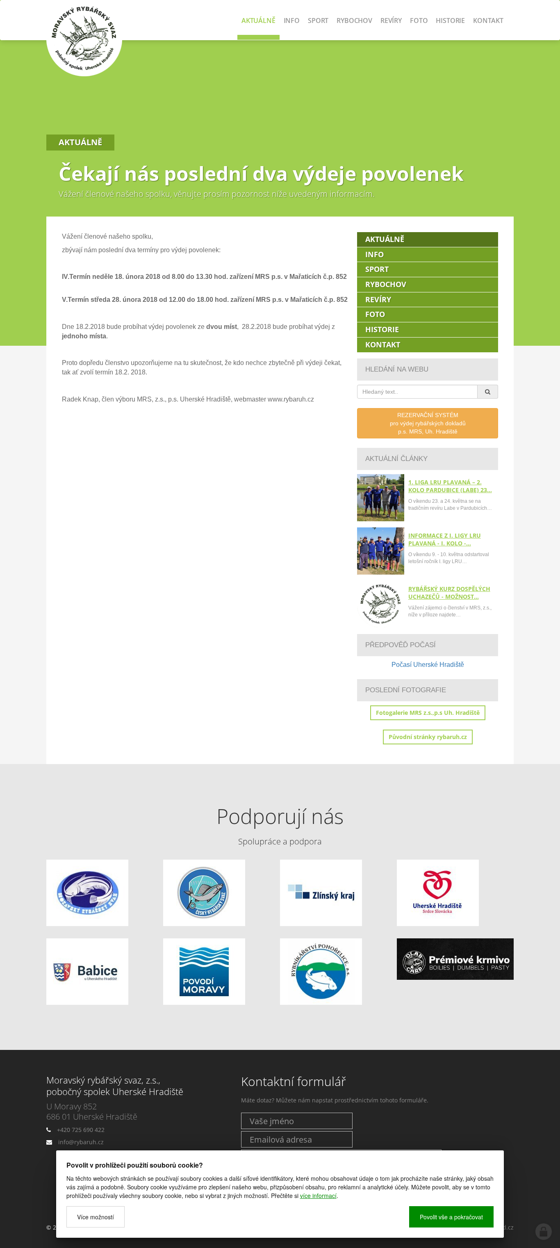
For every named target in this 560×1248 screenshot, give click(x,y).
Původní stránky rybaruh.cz (428, 737)
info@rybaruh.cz (81, 1142)
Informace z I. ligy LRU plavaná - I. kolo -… (444, 539)
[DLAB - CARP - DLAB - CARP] (455, 959)
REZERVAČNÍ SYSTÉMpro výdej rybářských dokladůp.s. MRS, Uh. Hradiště (428, 423)
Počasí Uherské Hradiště (428, 664)
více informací (318, 1195)
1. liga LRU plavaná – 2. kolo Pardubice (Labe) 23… (450, 486)
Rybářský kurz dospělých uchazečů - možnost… (449, 592)
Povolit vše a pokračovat (451, 1217)
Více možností (95, 1217)
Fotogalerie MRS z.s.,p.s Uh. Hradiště (428, 712)
